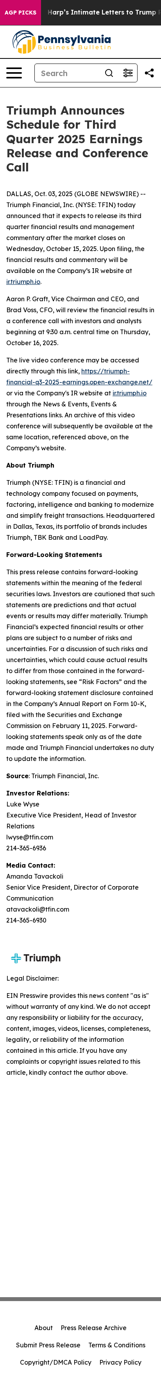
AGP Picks (20, 12)
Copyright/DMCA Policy (55, 1362)
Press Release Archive (94, 1328)
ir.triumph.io (23, 282)
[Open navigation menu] (14, 73)
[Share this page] (149, 73)
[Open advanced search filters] (127, 73)
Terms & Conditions (116, 1345)
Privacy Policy (120, 1362)
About (43, 1328)
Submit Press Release (48, 1345)
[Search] (109, 73)
